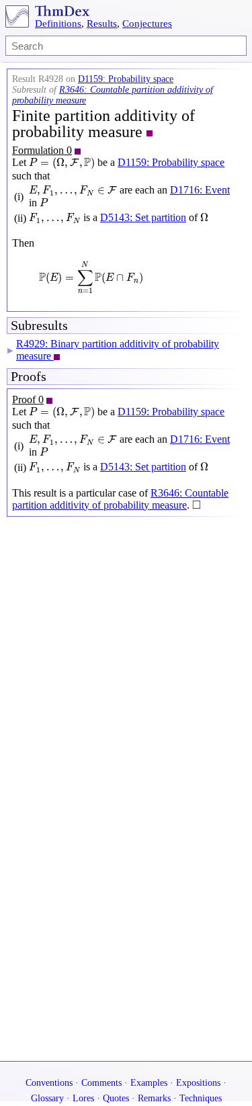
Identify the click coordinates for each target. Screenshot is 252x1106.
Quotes (116, 1098)
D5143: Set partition (143, 217)
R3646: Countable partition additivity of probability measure (120, 499)
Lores (83, 1098)
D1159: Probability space (125, 79)
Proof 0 (28, 399)
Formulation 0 (42, 150)
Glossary (47, 1098)
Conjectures (147, 23)
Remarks (154, 1098)
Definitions (58, 23)
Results (102, 23)
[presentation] (62, 163)
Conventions (49, 1083)
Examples (148, 1083)
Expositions (198, 1083)
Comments (101, 1083)
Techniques (200, 1098)
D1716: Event (200, 190)
